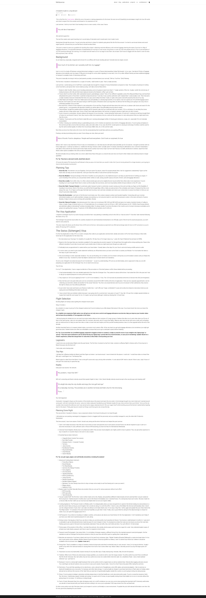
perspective (72, 15)
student (64, 15)
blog (120, 2)
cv (137, 2)
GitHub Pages (95, 596)
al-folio (83, 596)
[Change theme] (149, 2)
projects (132, 2)
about (115, 2)
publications (125, 2)
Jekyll (78, 596)
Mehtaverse (60, 2)
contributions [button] (142, 2)
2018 (58, 15)
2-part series (70, 19)
